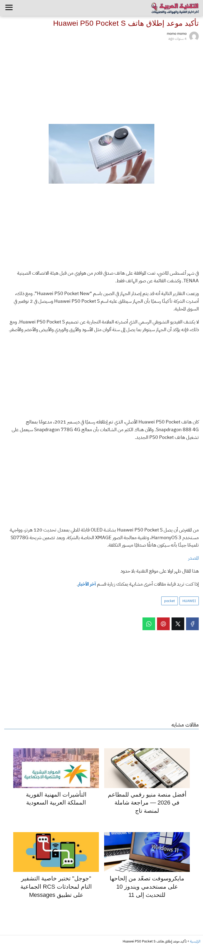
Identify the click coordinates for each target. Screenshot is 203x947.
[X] (178, 623)
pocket (169, 600)
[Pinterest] (163, 623)
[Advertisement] (101, 81)
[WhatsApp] (148, 623)
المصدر (193, 557)
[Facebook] (192, 623)
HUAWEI (189, 600)
